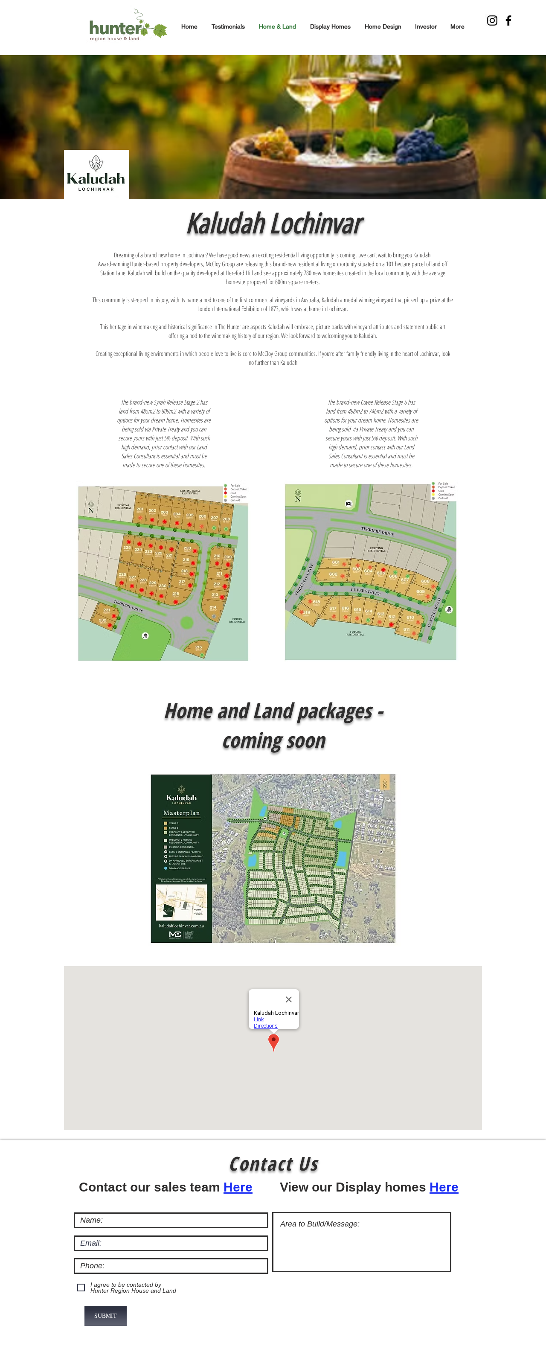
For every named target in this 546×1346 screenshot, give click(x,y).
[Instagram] (492, 20)
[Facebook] (508, 20)
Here (238, 1187)
